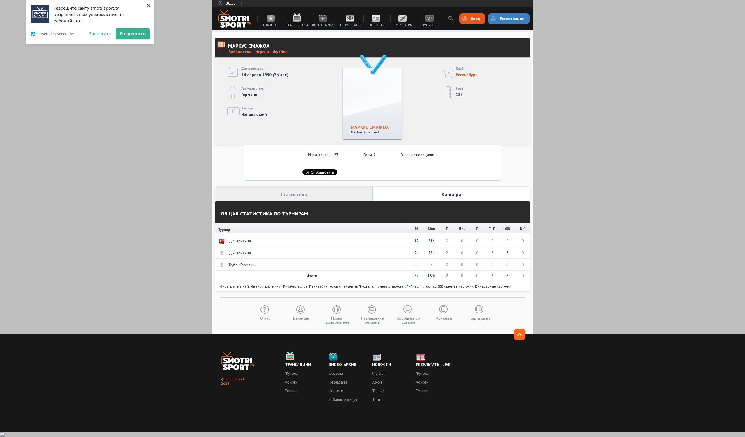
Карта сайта (480, 317)
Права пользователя (337, 319)
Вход (475, 18)
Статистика (294, 194)
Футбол (280, 51)
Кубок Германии (242, 265)
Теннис (291, 390)
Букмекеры (403, 25)
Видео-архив (323, 25)
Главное (270, 25)
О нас (265, 317)
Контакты (444, 317)
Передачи (338, 382)
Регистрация (512, 18)
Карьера (451, 194)
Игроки (262, 51)
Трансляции (297, 25)
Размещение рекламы (372, 319)
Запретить (100, 33)
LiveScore (429, 25)
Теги (376, 399)
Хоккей (291, 382)
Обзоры (336, 373)
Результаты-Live (433, 364)
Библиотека (239, 51)
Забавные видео (344, 399)
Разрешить (133, 33)
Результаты (350, 25)
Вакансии (301, 317)
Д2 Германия (240, 241)
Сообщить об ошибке (408, 319)
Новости (377, 25)
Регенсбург (466, 74)
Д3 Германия (240, 253)
